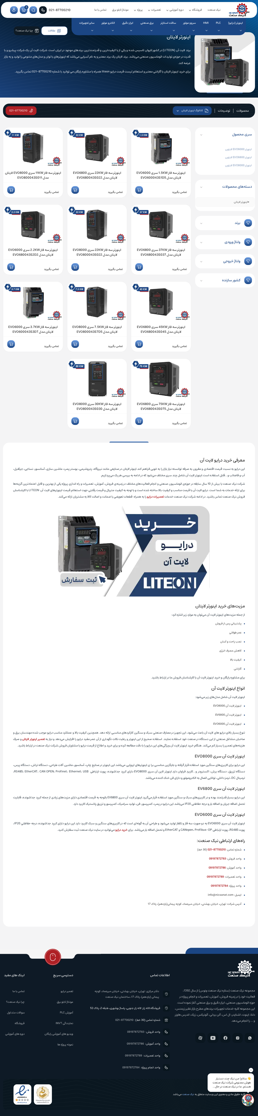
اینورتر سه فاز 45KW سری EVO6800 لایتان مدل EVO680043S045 (161, 329)
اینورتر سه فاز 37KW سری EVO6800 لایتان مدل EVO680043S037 (161, 252)
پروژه (140, 9)
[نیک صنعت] (239, 10)
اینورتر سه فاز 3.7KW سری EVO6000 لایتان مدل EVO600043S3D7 (33, 329)
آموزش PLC (66, 1012)
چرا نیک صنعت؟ (15, 1002)
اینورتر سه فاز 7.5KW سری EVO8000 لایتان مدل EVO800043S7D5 (97, 329)
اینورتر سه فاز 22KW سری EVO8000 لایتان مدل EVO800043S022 (97, 252)
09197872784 (219, 885)
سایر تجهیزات (86, 23)
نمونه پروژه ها (65, 1044)
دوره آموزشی (177, 9)
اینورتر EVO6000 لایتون (238, 149)
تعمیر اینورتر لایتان (33, 739)
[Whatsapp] (250, 1038)
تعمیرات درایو (155, 496)
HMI (206, 23)
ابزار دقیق (127, 23)
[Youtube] (212, 1038)
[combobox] (225, 202)
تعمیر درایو (67, 991)
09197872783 (217, 858)
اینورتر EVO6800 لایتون (238, 157)
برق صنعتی (147, 23)
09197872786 (217, 867)
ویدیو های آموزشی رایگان (59, 1034)
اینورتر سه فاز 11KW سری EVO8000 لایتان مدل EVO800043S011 (33, 175)
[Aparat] (200, 1038)
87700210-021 (217, 849)
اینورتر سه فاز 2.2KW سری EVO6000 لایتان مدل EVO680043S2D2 (33, 252)
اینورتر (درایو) (235, 23)
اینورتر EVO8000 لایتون (238, 165)
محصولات (242, 110)
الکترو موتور (108, 23)
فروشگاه (197, 9)
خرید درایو (121, 830)
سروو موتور (189, 23)
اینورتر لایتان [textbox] (241, 202)
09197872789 (215, 876)
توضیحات (224, 110)
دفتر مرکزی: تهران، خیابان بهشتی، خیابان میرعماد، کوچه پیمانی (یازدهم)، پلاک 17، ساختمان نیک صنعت (127, 994)
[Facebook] (225, 1038)
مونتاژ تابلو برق (120, 9)
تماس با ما (100, 9)
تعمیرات (156, 9)
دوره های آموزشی (15, 1034)
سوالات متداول (16, 1012)
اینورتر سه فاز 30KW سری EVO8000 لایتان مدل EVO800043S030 (97, 406)
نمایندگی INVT (64, 1023)
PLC (218, 23)
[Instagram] (237, 1038)
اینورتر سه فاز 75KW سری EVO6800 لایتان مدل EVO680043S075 (161, 406)
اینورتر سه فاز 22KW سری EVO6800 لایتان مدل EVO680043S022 (97, 175)
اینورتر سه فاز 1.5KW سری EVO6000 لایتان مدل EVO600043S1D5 (160, 175)
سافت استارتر (168, 23)
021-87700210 (18, 110)
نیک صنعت (214, 9)
